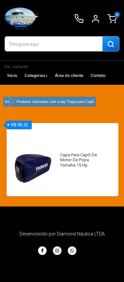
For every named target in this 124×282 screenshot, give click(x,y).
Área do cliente (69, 75)
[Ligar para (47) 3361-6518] (79, 18)
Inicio (12, 75)
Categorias (34, 75)
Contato (98, 75)
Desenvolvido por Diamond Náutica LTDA (62, 233)
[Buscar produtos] (111, 44)
